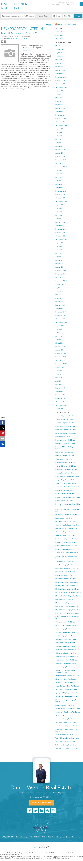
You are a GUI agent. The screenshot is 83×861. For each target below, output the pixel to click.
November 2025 (60, 80)
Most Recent (59, 46)
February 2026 (60, 70)
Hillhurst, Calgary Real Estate (65, 549)
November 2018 (60, 357)
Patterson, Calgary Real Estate (65, 639)
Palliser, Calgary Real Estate (64, 629)
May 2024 (58, 139)
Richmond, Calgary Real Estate (65, 649)
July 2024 (58, 132)
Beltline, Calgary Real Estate (64, 436)
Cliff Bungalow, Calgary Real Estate (67, 476)
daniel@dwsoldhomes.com (63, 5)
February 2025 (60, 108)
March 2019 (59, 343)
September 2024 (61, 125)
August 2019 (59, 326)
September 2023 (61, 167)
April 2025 (58, 101)
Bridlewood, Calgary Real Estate (66, 452)
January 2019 (59, 350)
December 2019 (60, 312)
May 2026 (58, 60)
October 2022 (60, 198)
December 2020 (60, 270)
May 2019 (58, 336)
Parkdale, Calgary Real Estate (65, 632)
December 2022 (60, 191)
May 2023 (58, 177)
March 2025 (59, 104)
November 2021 (60, 232)
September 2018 (61, 364)
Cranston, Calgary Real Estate (65, 483)
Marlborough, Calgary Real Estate (66, 585)
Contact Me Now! (41, 803)
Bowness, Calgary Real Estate (65, 440)
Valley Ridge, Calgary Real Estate (66, 734)
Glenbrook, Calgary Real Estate (65, 532)
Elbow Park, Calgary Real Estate (66, 514)
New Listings (59, 35)
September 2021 (61, 239)
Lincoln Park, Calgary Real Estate (66, 575)
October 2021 (60, 236)
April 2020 (58, 298)
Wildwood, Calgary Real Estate (65, 745)
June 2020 (58, 291)
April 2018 (58, 381)
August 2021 (59, 243)
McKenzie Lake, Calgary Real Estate (67, 589)
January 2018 (59, 391)
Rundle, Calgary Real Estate (64, 667)
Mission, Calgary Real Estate (64, 599)
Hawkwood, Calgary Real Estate (66, 539)
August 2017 (59, 409)
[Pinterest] (2, 433)
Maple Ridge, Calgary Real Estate (66, 582)
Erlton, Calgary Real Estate (64, 518)
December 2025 (60, 77)
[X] (2, 427)
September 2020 (61, 281)
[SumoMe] (2, 444)
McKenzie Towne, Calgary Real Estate (68, 592)
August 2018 (59, 367)
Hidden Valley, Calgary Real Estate (66, 546)
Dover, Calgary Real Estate (64, 500)
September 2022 (61, 201)
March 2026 (59, 66)
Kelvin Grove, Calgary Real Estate (66, 552)
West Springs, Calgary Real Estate (66, 741)
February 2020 (60, 305)
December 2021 (60, 229)
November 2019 (60, 315)
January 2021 (59, 267)
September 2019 (61, 322)
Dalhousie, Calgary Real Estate (65, 490)
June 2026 (58, 56)
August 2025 (59, 91)
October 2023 (60, 163)
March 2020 (59, 301)
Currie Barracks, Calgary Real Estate (67, 487)
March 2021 (59, 260)
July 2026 (58, 53)
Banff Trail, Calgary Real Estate (65, 429)
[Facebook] (2, 422)
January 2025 (59, 111)
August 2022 (59, 205)
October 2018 (60, 360)
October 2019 (60, 319)
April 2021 (58, 257)
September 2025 (61, 87)
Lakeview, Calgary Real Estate (65, 572)
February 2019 (60, 346)
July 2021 (58, 246)
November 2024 (60, 118)
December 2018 (60, 353)
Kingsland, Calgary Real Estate (65, 565)
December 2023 (60, 156)
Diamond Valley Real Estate (64, 494)
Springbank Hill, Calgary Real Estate (67, 693)
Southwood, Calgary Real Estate (66, 689)
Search (78, 16)
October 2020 (60, 277)
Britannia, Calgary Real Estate (65, 456)
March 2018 (59, 384)
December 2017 (60, 395)
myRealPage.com (41, 847)
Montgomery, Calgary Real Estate (66, 606)
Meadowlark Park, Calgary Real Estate (68, 596)
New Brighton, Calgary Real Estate (67, 613)
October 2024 (60, 122)
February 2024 (60, 149)
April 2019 (58, 339)
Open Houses (60, 39)
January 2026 (59, 73)
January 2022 (59, 225)
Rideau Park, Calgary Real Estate (66, 653)
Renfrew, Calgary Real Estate (65, 646)
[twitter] (35, 810)
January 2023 (59, 187)
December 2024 (60, 115)
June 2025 (58, 94)
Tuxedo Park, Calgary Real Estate (66, 726)
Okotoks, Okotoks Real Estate (65, 625)
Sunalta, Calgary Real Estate (64, 715)
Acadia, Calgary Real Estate (64, 416)
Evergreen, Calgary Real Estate (65, 521)
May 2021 (58, 253)
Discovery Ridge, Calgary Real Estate (67, 497)
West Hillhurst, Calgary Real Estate (67, 738)
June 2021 (58, 250)
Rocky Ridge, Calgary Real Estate (66, 656)
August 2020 (59, 284)
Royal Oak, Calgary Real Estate (65, 663)
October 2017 (60, 402)
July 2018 (58, 371)
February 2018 (60, 388)
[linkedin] (41, 810)
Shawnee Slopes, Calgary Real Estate (67, 675)
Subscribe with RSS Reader (67, 24)
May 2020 (58, 295)
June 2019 (58, 333)
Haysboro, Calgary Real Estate (65, 542)
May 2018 (58, 377)
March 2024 (59, 146)
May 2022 (58, 215)
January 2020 (59, 308)
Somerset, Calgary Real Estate (65, 682)
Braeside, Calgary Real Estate (65, 443)
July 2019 (58, 329)
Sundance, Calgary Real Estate (65, 719)
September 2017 (61, 405)
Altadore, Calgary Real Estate (65, 423)
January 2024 (59, 153)
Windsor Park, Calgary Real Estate (66, 748)
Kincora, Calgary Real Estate (64, 561)
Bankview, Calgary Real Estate (65, 433)
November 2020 (60, 274)
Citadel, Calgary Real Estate (64, 473)
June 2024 (58, 136)
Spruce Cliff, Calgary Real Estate (66, 696)
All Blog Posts (60, 32)
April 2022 (58, 219)
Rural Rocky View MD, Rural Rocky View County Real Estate (66, 671)
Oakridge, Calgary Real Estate (65, 622)
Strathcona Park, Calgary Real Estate (67, 708)
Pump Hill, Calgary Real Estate (65, 643)
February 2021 (60, 263)
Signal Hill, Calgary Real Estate (65, 679)
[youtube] (47, 810)
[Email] (2, 438)
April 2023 (58, 181)
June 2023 (58, 174)
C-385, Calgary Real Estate (64, 459)
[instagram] (53, 810)
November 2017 (60, 398)
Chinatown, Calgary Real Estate (66, 469)
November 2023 (60, 160)
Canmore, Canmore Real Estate (66, 462)
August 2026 (59, 49)
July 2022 (58, 208)
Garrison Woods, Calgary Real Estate (67, 525)
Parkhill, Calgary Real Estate (64, 636)
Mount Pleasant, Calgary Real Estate (67, 610)
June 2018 (58, 374)
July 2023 (58, 170)
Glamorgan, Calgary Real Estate (66, 528)
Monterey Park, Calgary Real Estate (67, 603)
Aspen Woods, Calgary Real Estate (67, 426)
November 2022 (60, 194)
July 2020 (58, 288)
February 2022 (60, 222)
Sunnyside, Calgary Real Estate (65, 722)
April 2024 (58, 143)
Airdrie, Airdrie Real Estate (64, 419)
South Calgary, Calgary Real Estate (67, 686)
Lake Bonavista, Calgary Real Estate (67, 568)
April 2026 (58, 63)
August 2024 (59, 129)
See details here (25, 51)
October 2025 (60, 84)
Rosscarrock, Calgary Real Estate (66, 660)
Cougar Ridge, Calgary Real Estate (66, 480)
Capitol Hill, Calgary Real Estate (66, 466)
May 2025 (58, 98)
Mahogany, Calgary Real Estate (65, 579)
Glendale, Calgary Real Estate (65, 535)
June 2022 (58, 212)
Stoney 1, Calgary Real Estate (65, 705)
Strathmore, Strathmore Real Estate (67, 712)
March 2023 (59, 184)
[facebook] (29, 810)
